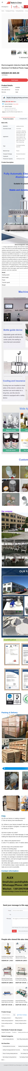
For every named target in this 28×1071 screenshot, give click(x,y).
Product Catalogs (22, 1015)
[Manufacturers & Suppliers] (14, 2)
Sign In (3, 112)
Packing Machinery (19, 10)
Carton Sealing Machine (8, 1039)
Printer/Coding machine (20, 1023)
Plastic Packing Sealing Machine (10, 1053)
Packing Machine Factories (9, 1046)
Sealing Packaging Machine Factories (11, 1050)
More (2, 1060)
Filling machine (18, 1018)
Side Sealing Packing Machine (9, 1057)
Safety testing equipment (7, 1020)
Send (14, 931)
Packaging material (5, 1018)
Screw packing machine (6, 1023)
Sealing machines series (20, 1020)
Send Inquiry (14, 80)
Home (2, 10)
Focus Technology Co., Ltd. (18, 1065)
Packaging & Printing (10, 10)
